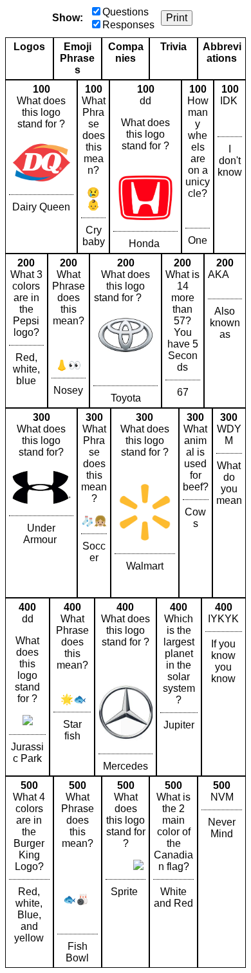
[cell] (41, 167)
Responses (128, 24)
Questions (125, 11)
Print (176, 17)
